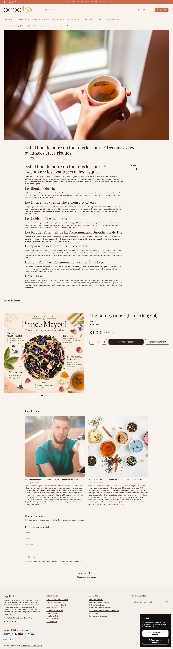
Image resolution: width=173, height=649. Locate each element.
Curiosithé (14, 26)
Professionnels (51, 621)
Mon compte (147, 10)
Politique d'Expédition (97, 605)
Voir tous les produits (12, 300)
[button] (161, 10)
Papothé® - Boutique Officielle (57, 599)
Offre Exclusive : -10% (54, 608)
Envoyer (31, 557)
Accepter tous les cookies (155, 633)
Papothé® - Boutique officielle (31, 645)
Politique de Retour (96, 599)
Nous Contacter (52, 619)
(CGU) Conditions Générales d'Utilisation (104, 610)
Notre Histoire (94, 613)
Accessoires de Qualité (54, 610)
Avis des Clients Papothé (55, 602)
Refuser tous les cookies (155, 641)
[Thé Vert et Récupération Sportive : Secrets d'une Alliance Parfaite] (55, 446)
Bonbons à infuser (52, 613)
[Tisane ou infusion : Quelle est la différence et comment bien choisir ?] (118, 446)
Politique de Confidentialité (99, 602)
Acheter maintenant (157, 342)
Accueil (6, 26)
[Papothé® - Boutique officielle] (18, 9)
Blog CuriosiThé (52, 616)
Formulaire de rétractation (98, 616)
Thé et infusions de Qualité (56, 605)
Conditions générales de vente (100, 608)
